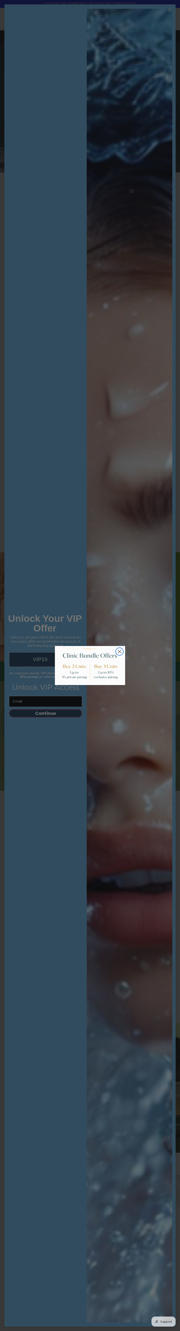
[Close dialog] (119, 651)
